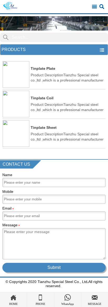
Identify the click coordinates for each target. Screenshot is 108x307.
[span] (94, 6)
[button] (54, 23)
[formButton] (6, 37)
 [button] (102, 50)
